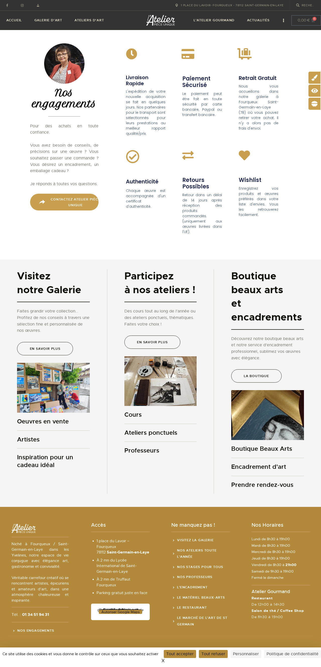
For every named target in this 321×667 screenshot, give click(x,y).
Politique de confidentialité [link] (292, 653)
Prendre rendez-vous (262, 485)
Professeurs (141, 450)
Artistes (28, 439)
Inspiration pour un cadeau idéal (45, 461)
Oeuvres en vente (43, 421)
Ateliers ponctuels (150, 432)
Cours (133, 414)
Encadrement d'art (258, 467)
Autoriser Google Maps (120, 612)
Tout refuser (213, 653)
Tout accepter (180, 653)
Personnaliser (246, 653)
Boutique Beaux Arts (261, 449)
